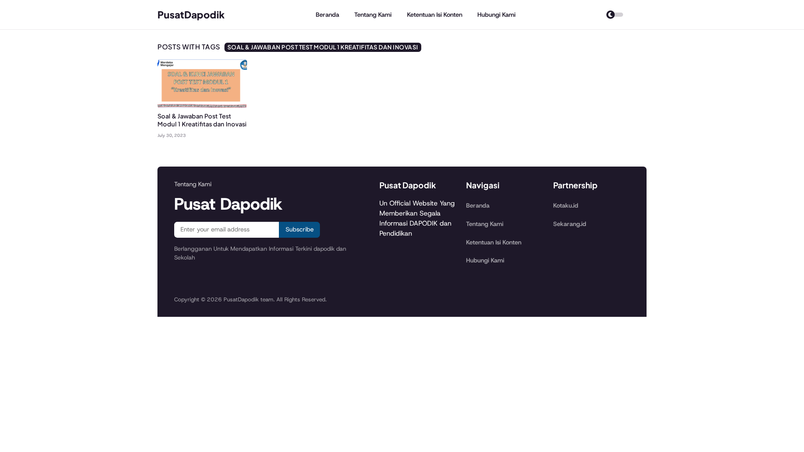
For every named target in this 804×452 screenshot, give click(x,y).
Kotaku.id (565, 205)
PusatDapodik (191, 14)
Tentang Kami (373, 14)
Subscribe (300, 229)
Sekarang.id (569, 224)
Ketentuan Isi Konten (434, 14)
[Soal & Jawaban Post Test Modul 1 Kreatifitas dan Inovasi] (202, 106)
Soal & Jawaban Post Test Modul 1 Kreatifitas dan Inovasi (202, 120)
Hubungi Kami (496, 14)
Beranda (327, 14)
